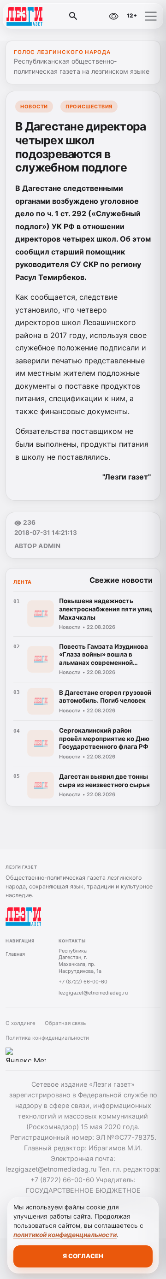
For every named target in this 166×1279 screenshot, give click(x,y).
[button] (151, 16)
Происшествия (89, 106)
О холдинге (21, 1023)
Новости (34, 106)
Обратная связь (65, 1023)
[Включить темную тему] (94, 16)
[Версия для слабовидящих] (114, 16)
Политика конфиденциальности (47, 1038)
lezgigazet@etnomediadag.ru (93, 992)
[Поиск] (73, 16)
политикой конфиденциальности (65, 1234)
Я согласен (83, 1256)
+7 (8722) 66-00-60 (83, 981)
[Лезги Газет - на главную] (45, 16)
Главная (15, 954)
